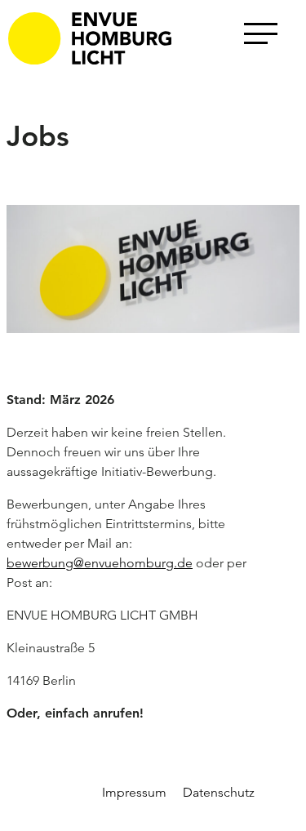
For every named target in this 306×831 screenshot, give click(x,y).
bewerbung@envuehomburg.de (100, 563)
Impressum (134, 792)
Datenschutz (219, 792)
